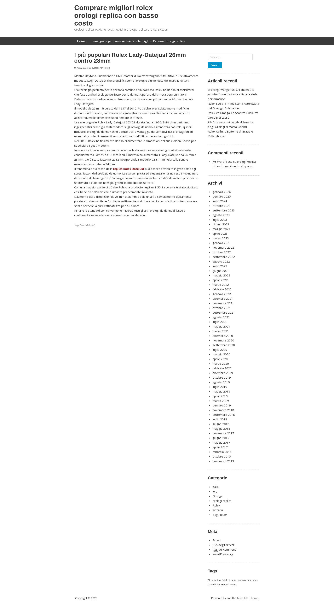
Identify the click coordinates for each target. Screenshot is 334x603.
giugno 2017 (221, 438)
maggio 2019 (221, 391)
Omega (217, 496)
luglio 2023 (220, 220)
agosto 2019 (221, 382)
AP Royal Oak (214, 580)
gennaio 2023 (222, 243)
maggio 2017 (221, 442)
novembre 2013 (223, 461)
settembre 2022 (224, 257)
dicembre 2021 (223, 298)
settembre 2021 (224, 312)
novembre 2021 (223, 303)
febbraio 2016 (222, 452)
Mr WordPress (222, 161)
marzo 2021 (221, 331)
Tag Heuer (220, 515)
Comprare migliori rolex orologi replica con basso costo (116, 15)
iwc (215, 491)
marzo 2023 (221, 238)
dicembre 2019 (223, 373)
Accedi (217, 540)
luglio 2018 (220, 419)
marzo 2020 (221, 363)
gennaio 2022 (222, 294)
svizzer (95, 67)
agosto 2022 (221, 261)
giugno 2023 (221, 224)
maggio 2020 (221, 354)
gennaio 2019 (222, 405)
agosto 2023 (221, 215)
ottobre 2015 (222, 456)
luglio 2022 (220, 266)
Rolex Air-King (244, 580)
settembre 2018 (224, 415)
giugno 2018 (221, 424)
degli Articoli (223, 545)
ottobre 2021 (222, 308)
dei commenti (224, 549)
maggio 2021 (221, 326)
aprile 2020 (220, 359)
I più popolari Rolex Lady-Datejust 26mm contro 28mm (130, 58)
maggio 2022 (221, 275)
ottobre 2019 (222, 377)
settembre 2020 (224, 345)
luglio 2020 (220, 350)
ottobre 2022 (222, 252)
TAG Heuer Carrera (226, 584)
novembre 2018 (223, 410)
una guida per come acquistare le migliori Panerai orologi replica (139, 41)
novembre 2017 (223, 433)
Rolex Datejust (87, 225)
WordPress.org (223, 554)
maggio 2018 (221, 428)
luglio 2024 (220, 201)
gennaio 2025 (222, 196)
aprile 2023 (220, 233)
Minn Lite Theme (247, 598)
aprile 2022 (220, 280)
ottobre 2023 (222, 206)
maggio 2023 (221, 229)
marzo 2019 (221, 401)
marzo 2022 (221, 285)
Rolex (107, 67)
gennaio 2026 (222, 192)
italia (216, 487)
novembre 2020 (223, 340)
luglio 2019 (220, 387)
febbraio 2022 (222, 289)
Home (81, 41)
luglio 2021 (220, 322)
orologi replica (222, 501)
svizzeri (218, 510)
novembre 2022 (223, 247)
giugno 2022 (221, 271)
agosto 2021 (221, 317)
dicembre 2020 (223, 336)
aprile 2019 (220, 396)
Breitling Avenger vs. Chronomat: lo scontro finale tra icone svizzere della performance (232, 94)
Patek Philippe (229, 580)
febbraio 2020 (222, 368)
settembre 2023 (224, 210)
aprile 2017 (220, 447)
